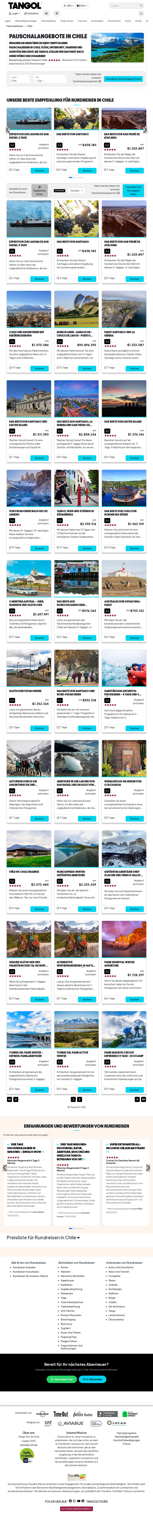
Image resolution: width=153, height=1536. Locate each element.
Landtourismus (116, 1315)
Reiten (64, 1267)
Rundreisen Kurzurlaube (26, 1271)
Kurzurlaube (97, 21)
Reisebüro (33, 13)
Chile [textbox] (14, 80)
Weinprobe (67, 1293)
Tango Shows (66, 21)
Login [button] (14, 13)
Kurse (128, 21)
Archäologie (115, 1289)
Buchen (39, 170)
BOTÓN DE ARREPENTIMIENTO (76, 1508)
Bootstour (66, 1323)
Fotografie (114, 1275)
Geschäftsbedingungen (126, 1440)
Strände (113, 1284)
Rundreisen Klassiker (24, 1267)
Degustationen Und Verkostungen (71, 1347)
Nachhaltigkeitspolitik (127, 1436)
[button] (126, 5)
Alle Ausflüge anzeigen (26, 21)
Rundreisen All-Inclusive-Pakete (30, 1275)
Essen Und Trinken (71, 1332)
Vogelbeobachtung (71, 1289)
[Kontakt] (46, 13)
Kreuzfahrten (114, 21)
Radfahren (66, 1284)
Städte (112, 1302)
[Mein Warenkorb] (57, 13)
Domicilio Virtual (28, 1445)
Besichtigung (68, 1319)
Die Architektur (116, 1306)
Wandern (66, 1271)
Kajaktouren (67, 1280)
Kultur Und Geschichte (120, 1267)
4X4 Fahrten (68, 1310)
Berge (111, 1297)
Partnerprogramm (126, 1433)
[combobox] (20, 79)
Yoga (63, 1297)
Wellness (113, 1293)
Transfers (82, 21)
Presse (127, 1443)
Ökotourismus (116, 1319)
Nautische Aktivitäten (73, 1275)
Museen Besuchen (71, 1315)
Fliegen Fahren (69, 1341)
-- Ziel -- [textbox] (39, 80)
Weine (111, 1280)
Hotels (138, 21)
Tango (111, 1310)
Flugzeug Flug (68, 1336)
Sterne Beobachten (72, 1302)
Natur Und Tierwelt (118, 1271)
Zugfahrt (66, 1328)
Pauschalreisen (48, 21)
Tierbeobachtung (70, 1306)
